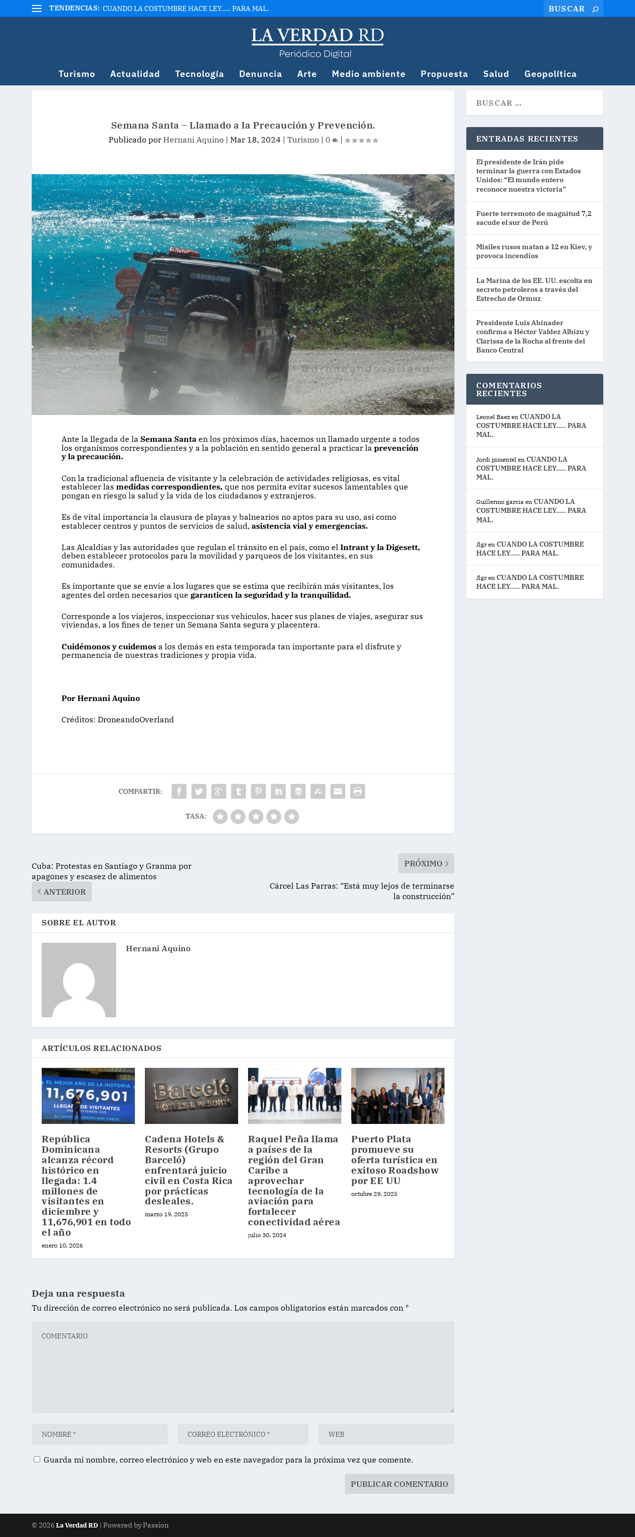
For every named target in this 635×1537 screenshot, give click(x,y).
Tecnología (199, 74)
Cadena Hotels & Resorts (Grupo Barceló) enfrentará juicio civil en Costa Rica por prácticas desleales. (189, 1170)
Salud (496, 74)
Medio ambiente (369, 74)
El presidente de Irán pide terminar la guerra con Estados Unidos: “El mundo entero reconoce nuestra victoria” (528, 175)
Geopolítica (550, 74)
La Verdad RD (78, 1525)
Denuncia (260, 74)
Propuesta (444, 74)
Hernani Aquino (193, 139)
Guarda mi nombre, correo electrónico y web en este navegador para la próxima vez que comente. (228, 1460)
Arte (307, 74)
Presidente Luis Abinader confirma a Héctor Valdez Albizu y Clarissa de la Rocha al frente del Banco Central (532, 336)
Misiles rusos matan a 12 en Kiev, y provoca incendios (534, 251)
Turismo (77, 74)
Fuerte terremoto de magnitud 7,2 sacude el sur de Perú (533, 218)
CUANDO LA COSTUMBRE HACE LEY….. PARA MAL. (186, 8)
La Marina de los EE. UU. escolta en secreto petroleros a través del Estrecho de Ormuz (534, 289)
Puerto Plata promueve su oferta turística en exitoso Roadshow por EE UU (395, 1160)
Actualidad (135, 74)
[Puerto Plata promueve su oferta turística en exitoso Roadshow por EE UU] (397, 1096)
